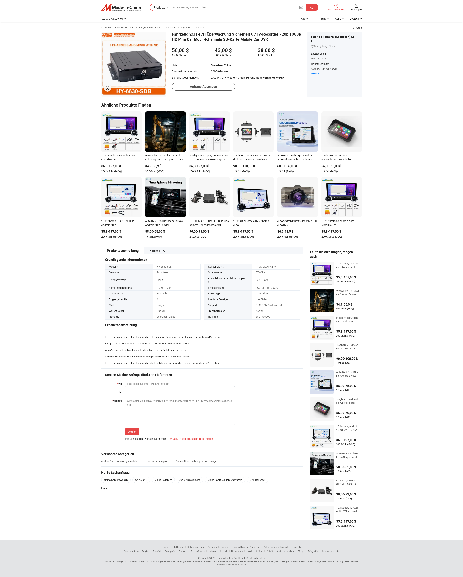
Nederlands (237, 551)
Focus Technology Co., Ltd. (229, 558)
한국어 (259, 551)
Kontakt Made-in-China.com (246, 547)
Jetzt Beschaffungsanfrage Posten (191, 438)
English (145, 551)
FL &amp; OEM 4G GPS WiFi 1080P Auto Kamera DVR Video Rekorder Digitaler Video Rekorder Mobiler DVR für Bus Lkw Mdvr (347, 482)
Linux (160, 280)
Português (170, 551)
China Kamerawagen (116, 479)
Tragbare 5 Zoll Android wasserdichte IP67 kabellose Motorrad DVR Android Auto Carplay (347, 401)
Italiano (212, 551)
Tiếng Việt (313, 551)
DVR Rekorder (257, 479)
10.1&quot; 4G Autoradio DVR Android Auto (347, 509)
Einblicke (297, 547)
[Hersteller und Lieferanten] (121, 7)
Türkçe (301, 551)
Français (183, 551)
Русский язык (198, 551)
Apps (338, 18)
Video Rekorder (163, 479)
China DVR (141, 479)
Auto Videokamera (189, 479)
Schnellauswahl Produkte (276, 547)
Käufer (305, 18)
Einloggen (356, 9)
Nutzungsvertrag (195, 547)
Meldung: (117, 400)
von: (120, 383)
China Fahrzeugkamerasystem (225, 479)
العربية (249, 551)
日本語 (269, 551)
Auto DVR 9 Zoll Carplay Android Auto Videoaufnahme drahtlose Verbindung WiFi (347, 373)
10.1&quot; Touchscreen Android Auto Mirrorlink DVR (347, 265)
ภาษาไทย (289, 551)
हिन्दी (279, 551)
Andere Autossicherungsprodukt (119, 461)
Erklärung (179, 547)
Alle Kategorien (114, 18)
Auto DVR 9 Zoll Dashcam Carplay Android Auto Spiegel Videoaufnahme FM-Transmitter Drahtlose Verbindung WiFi (347, 455)
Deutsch (224, 551)
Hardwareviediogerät (157, 461)
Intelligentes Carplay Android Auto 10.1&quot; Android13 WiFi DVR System (347, 319)
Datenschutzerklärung (218, 547)
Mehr (314, 73)
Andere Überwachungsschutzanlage (196, 461)
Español (157, 551)
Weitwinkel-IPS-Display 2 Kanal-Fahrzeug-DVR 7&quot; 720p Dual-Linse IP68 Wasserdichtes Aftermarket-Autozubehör (347, 292)
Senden (132, 431)
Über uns (166, 547)
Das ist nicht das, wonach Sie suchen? (146, 438)
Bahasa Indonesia (330, 551)
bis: (121, 392)
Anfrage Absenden (203, 86)
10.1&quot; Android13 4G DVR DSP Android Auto (347, 428)
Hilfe (323, 18)
